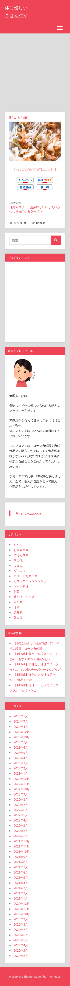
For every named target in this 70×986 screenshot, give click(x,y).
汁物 (17, 607)
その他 (18, 560)
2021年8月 (21, 862)
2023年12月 (22, 732)
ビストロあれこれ (26, 576)
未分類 (18, 602)
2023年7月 (21, 742)
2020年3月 (21, 950)
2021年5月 (21, 878)
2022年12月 (22, 779)
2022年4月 (21, 820)
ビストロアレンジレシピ (30, 581)
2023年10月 (22, 737)
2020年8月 (21, 924)
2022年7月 (21, 805)
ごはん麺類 (21, 555)
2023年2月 (21, 768)
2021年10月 (22, 852)
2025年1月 (21, 716)
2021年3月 (21, 888)
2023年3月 (21, 763)
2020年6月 (21, 935)
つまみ (18, 565)
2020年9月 (21, 919)
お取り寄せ (21, 550)
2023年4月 (21, 758)
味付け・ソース (24, 597)
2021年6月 (21, 872)
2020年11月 (22, 909)
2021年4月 (21, 883)
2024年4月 (21, 727)
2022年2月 (21, 831)
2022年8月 (21, 800)
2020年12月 (22, 904)
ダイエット (21, 571)
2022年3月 (21, 826)
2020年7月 (21, 930)
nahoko (40, 223)
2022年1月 (21, 836)
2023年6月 (21, 747)
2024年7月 (21, 721)
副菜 (17, 591)
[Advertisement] (35, 70)
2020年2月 (21, 956)
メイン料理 (21, 586)
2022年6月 (21, 810)
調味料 (18, 612)
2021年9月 (21, 857)
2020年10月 (22, 914)
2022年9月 (21, 794)
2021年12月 (22, 841)
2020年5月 (21, 940)
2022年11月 (22, 784)
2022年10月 (22, 789)
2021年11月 (22, 846)
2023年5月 (21, 753)
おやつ (18, 545)
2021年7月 (21, 867)
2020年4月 (21, 945)
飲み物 (18, 618)
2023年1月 (21, 773)
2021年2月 (21, 893)
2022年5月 (21, 815)
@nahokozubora (28, 513)
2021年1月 (21, 898)
